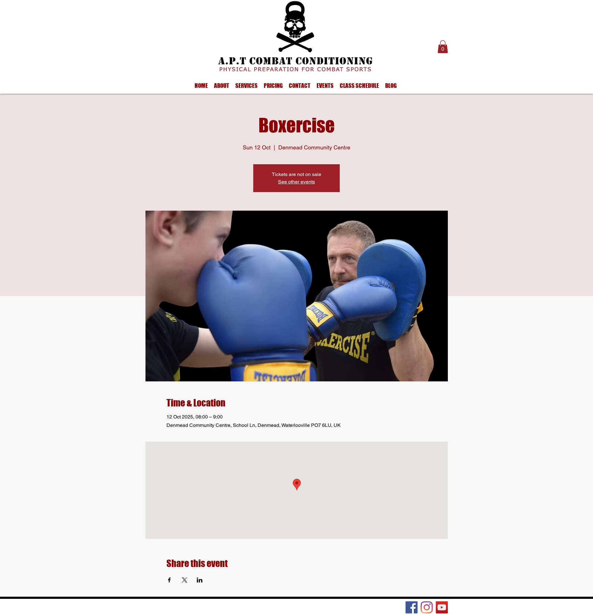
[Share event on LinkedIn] (200, 580)
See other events (296, 182)
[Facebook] (412, 607)
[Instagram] (427, 607)
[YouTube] (442, 607)
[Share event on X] (184, 580)
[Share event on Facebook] (169, 580)
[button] (442, 46)
